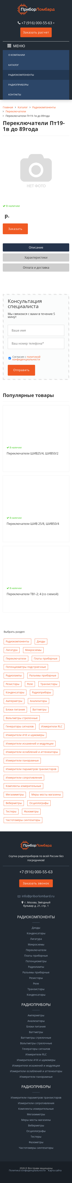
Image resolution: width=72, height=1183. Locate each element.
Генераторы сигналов (20, 726)
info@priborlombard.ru (38, 896)
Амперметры (14, 701)
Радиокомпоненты (21, 74)
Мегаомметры (15, 794)
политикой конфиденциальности (26, 358)
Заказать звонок (36, 883)
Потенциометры (36, 961)
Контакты (14, 94)
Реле (30, 684)
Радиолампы (14, 675)
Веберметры (14, 803)
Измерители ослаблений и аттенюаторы (32, 752)
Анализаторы (38, 701)
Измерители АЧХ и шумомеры (25, 735)
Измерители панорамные (22, 760)
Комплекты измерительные (23, 786)
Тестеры (11, 811)
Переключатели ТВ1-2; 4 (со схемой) (32, 594)
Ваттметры (39, 709)
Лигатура (12, 650)
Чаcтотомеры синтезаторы (23, 820)
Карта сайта (54, 1170)
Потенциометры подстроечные (26, 667)
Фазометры (31, 811)
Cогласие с (26, 358)
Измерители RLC (51, 726)
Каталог (13, 65)
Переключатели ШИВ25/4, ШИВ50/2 (32, 453)
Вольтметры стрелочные (22, 718)
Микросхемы (33, 650)
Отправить (21, 370)
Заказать (15, 229)
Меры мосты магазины (46, 794)
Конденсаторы (15, 692)
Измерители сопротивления (24, 777)
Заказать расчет (36, 32)
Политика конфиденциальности (27, 1170)
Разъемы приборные (42, 675)
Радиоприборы (18, 84)
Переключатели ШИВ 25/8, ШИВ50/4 (33, 524)
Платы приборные (45, 658)
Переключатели (16, 658)
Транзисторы (48, 684)
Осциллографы (39, 803)
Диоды (41, 641)
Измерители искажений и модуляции (30, 743)
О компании (16, 55)
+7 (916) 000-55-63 (36, 22)
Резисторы (12, 684)
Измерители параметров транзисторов (31, 769)
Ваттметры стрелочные (36, 1037)
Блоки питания (15, 709)
